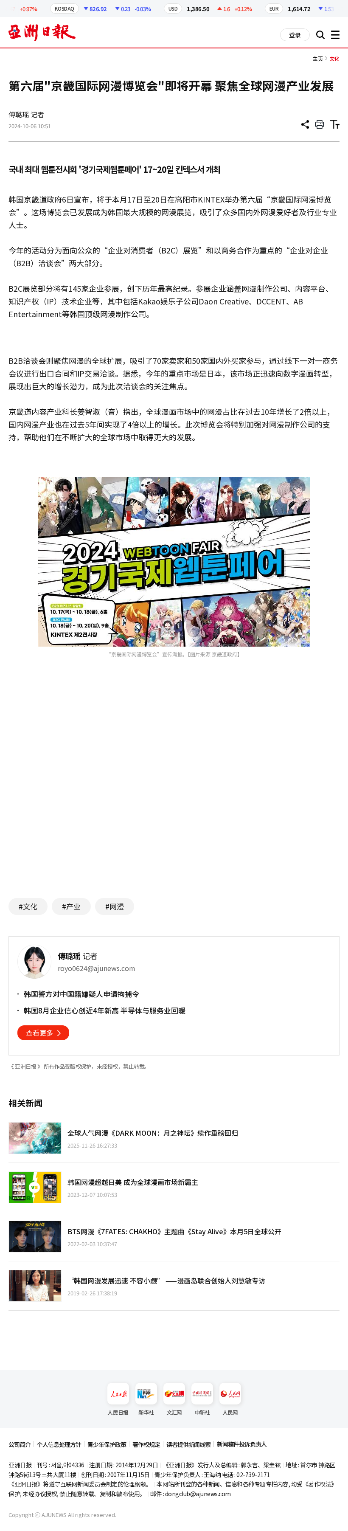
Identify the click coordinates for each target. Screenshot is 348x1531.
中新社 (202, 1412)
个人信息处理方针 (59, 1444)
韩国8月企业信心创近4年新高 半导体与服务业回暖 (104, 1010)
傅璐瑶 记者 (26, 114)
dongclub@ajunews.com (198, 1493)
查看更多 (39, 1032)
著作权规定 (146, 1444)
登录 (295, 35)
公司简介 (19, 1444)
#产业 (71, 906)
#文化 (28, 906)
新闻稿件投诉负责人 (242, 1444)
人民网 (230, 1412)
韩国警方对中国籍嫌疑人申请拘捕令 (81, 994)
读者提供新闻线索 (188, 1444)
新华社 (146, 1412)
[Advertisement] (174, 808)
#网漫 (114, 906)
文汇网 (174, 1412)
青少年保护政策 (106, 1444)
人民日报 (117, 1412)
